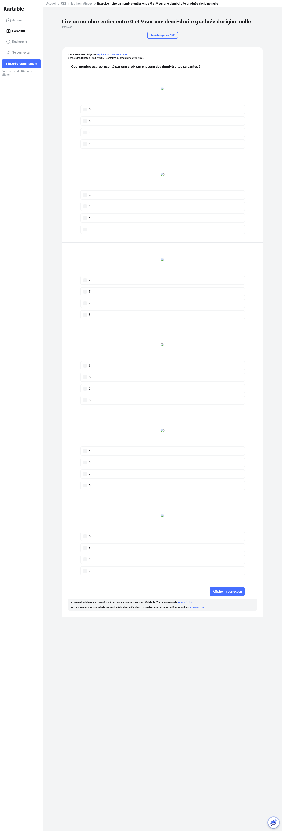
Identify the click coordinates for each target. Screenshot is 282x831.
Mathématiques (82, 3)
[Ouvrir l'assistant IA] (273, 822)
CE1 (63, 3)
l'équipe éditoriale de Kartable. (112, 54)
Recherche (19, 42)
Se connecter (21, 52)
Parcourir (18, 31)
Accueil (17, 20)
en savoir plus (185, 602)
